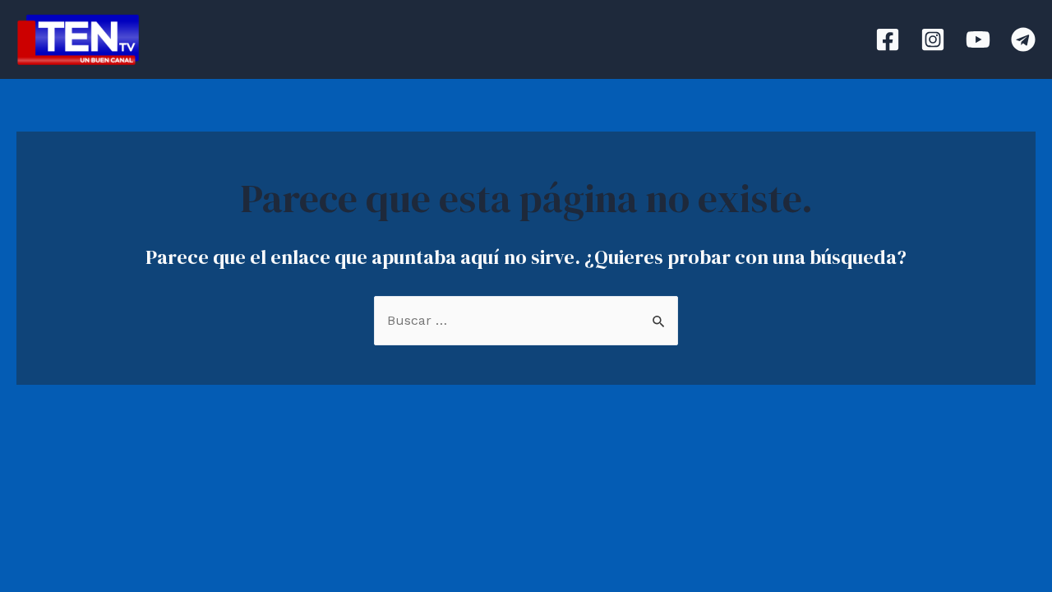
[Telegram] (1023, 39)
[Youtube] (978, 39)
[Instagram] (932, 39)
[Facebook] (887, 39)
